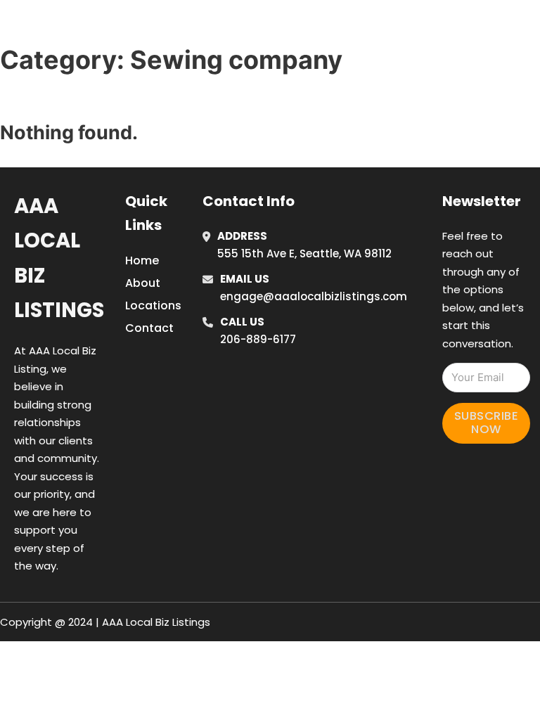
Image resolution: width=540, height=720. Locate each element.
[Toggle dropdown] (410, 48)
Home (381, 8)
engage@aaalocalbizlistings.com (313, 296)
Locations (445, 8)
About (142, 283)
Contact (149, 328)
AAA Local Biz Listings (116, 27)
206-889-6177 (258, 339)
